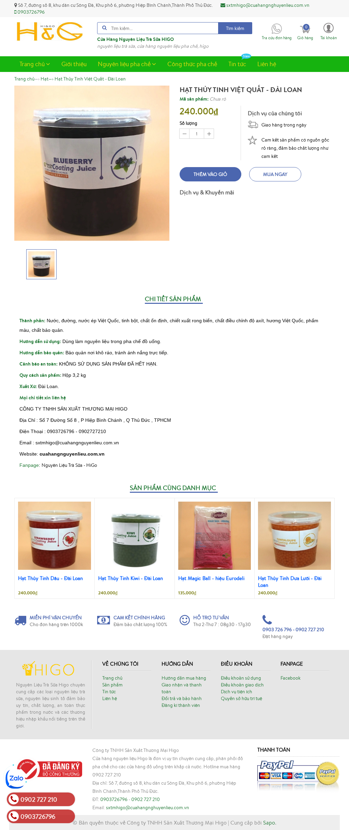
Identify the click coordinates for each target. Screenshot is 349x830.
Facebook (290, 678)
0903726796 (30, 12)
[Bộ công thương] (48, 769)
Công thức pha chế (192, 64)
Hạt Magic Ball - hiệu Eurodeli (211, 578)
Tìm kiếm (235, 28)
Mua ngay (275, 174)
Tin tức (237, 64)
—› (47, 79)
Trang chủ (32, 64)
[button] (328, 31)
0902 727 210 (145, 799)
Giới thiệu (74, 64)
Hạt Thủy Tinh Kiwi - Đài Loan (130, 578)
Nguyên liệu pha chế (125, 64)
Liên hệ (266, 64)
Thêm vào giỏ (210, 174)
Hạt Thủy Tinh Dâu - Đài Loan (50, 578)
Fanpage (29, 465)
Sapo (269, 822)
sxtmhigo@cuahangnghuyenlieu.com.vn (267, 5)
